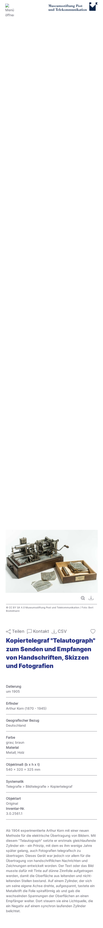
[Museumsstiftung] (73, 9)
